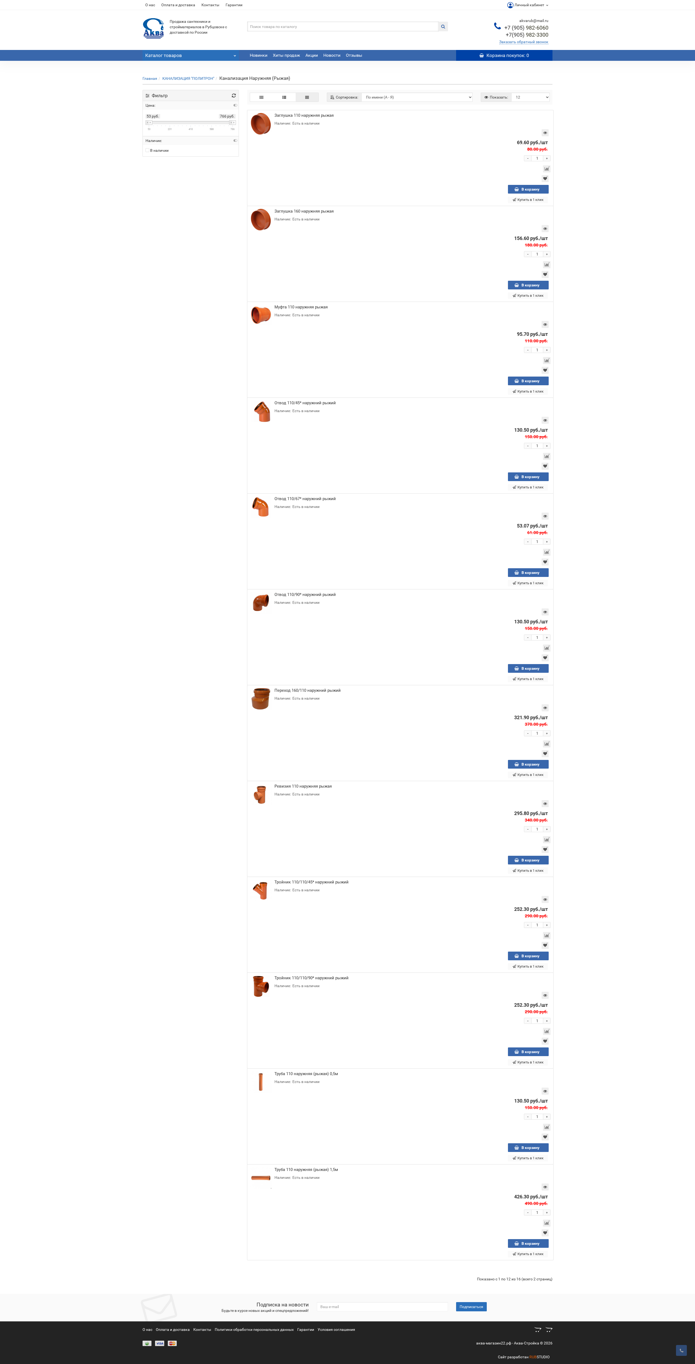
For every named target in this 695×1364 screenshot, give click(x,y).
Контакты (210, 5)
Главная (150, 78)
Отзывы (354, 55)
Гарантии (234, 5)
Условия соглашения (336, 1329)
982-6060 (526, 27)
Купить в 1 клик (530, 200)
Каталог (163, 55)
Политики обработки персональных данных (254, 1329)
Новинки (258, 55)
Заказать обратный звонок (523, 42)
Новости (331, 55)
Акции (311, 55)
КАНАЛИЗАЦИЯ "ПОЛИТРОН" (188, 78)
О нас (150, 5)
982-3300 (527, 34)
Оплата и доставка (178, 5)
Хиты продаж (286, 55)
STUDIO (539, 1357)
